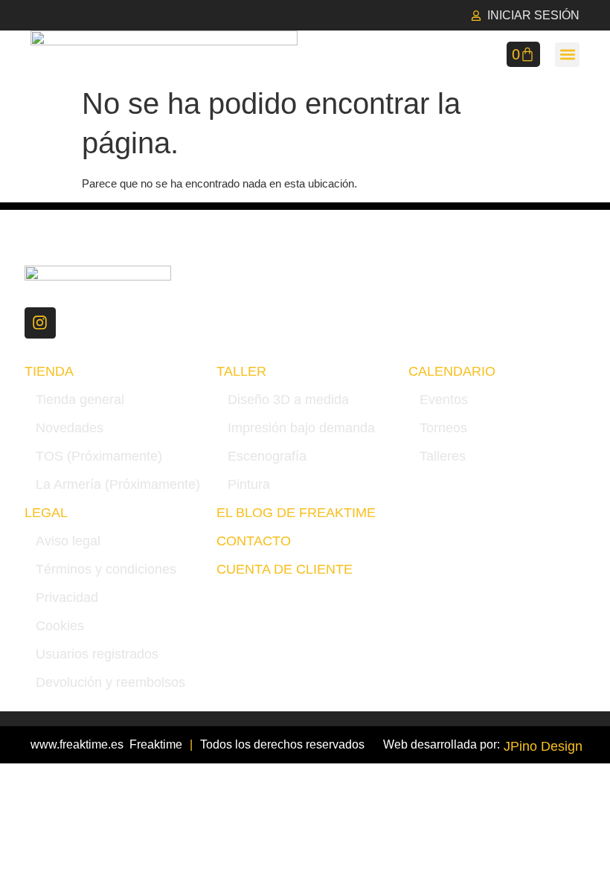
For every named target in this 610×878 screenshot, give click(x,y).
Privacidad (67, 597)
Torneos (443, 427)
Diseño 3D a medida (288, 399)
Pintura (249, 484)
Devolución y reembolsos (110, 682)
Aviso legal (68, 540)
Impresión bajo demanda (301, 427)
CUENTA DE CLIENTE (284, 569)
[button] (567, 54)
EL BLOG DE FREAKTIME (296, 512)
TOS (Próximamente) (99, 456)
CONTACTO (253, 540)
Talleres (443, 456)
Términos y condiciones (106, 569)
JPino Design (543, 746)
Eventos (444, 399)
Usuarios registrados (97, 654)
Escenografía (267, 456)
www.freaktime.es (76, 744)
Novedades (69, 427)
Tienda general (80, 399)
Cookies (60, 625)
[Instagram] (40, 323)
